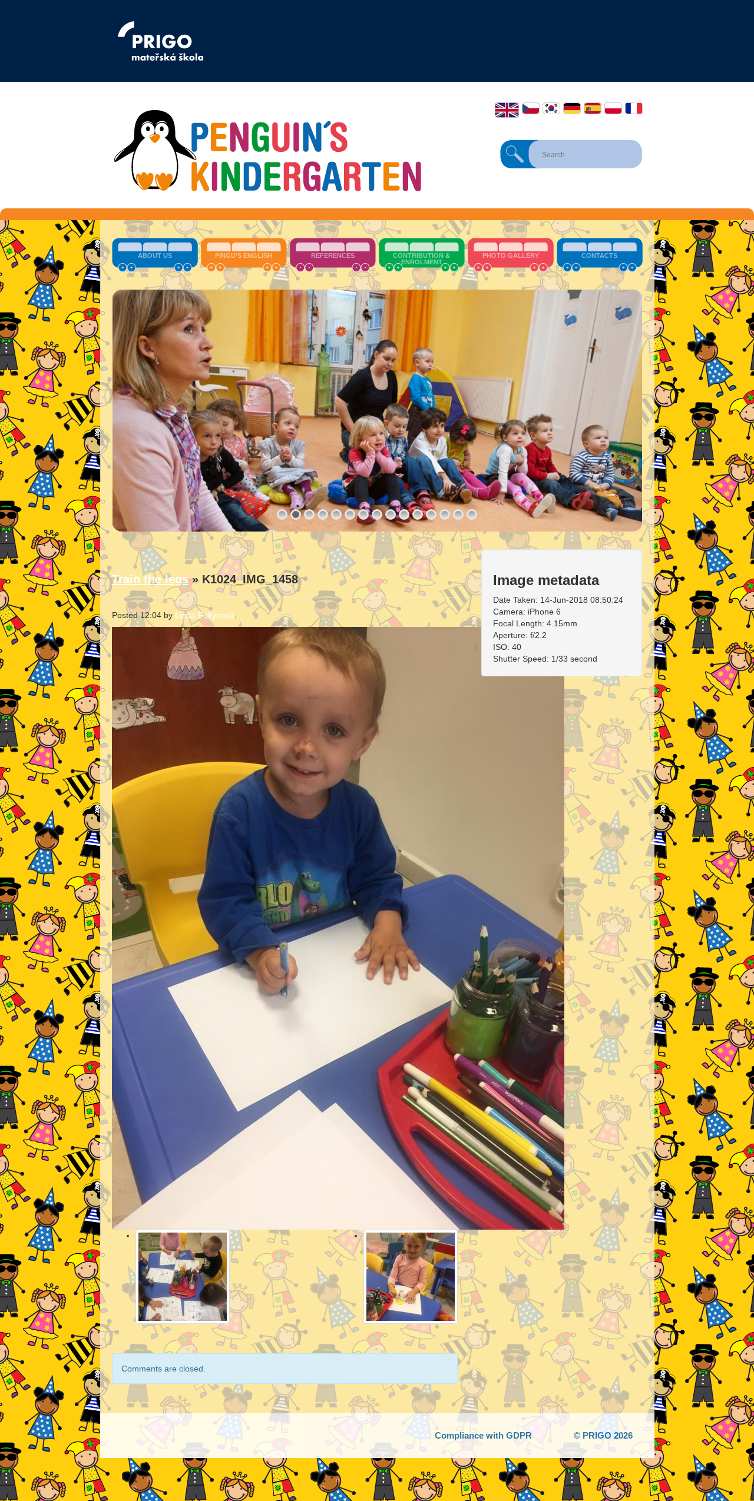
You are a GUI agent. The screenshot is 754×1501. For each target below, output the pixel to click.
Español (592, 108)
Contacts (599, 255)
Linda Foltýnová (204, 615)
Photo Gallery (510, 255)
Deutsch (572, 108)
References (333, 255)
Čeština (531, 108)
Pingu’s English (243, 255)
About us (155, 255)
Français (634, 108)
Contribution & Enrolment (421, 258)
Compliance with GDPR (483, 1435)
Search (515, 154)
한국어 (551, 108)
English (507, 110)
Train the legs (150, 579)
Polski (613, 108)
